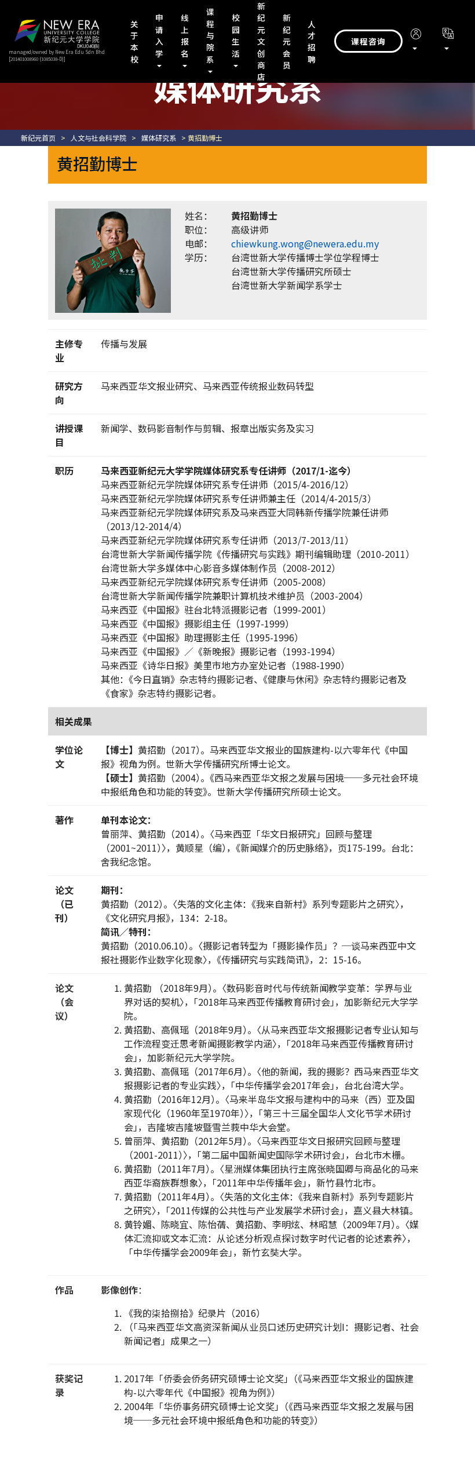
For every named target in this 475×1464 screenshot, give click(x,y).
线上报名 (185, 35)
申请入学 (159, 35)
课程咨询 (368, 41)
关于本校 (134, 41)
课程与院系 (210, 35)
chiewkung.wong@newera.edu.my (305, 243)
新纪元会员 (287, 41)
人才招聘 (312, 41)
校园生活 (236, 35)
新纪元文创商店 (261, 41)
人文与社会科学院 (98, 138)
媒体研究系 (158, 138)
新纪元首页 (38, 138)
